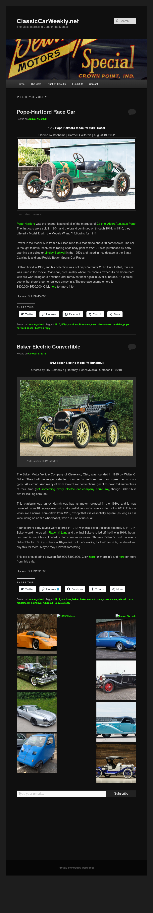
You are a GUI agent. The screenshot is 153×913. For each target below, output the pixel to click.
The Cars (36, 84)
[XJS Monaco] (37, 712)
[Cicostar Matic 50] (37, 753)
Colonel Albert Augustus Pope (116, 223)
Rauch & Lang (58, 532)
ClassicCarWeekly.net (48, 20)
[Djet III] (116, 639)
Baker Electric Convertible (48, 346)
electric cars (126, 599)
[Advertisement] (76, 830)
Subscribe (121, 793)
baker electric (88, 599)
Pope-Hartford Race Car (46, 111)
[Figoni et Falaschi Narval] (116, 722)
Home (21, 84)
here (53, 286)
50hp (64, 324)
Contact (93, 84)
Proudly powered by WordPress (76, 867)
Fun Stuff (77, 84)
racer (30, 328)
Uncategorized (35, 324)
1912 (57, 599)
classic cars (105, 324)
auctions (73, 324)
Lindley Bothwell (55, 252)
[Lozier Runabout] (116, 764)
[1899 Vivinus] (66, 616)
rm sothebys (34, 603)
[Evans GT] (37, 634)
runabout (48, 603)
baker (75, 599)
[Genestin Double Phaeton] (116, 681)
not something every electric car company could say (72, 489)
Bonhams (84, 324)
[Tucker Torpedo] (126, 616)
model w (117, 324)
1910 (57, 324)
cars (93, 324)
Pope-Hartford (26, 223)
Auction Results (57, 84)
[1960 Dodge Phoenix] (37, 673)
